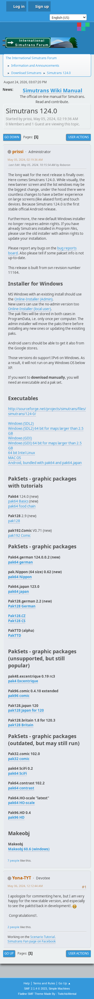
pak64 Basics (18, 501)
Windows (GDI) (20, 438)
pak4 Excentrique (23, 681)
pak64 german (20, 562)
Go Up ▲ (64, 983)
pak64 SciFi (17, 773)
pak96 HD (16, 817)
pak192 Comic (19, 535)
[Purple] (79, 29)
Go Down (11, 137)
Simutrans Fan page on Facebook (32, 941)
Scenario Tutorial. (43, 937)
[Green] (87, 25)
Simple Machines (59, 988)
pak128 (14, 520)
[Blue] (83, 25)
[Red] (79, 25)
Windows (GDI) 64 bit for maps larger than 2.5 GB (45, 445)
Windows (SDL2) (21, 423)
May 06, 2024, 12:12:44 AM (25, 886)
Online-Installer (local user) (29, 308)
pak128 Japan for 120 (26, 710)
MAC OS (14, 457)
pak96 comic (19, 695)
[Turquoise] (83, 29)
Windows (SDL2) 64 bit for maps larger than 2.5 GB (46, 431)
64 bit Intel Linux (21, 452)
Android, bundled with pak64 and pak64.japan (45, 462)
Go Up (9, 953)
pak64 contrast (21, 788)
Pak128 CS (16, 620)
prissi (18, 151)
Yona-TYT (21, 878)
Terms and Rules (44, 983)
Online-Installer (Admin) (33, 299)
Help (27, 983)
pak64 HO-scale (21, 802)
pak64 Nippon (20, 576)
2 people (13, 927)
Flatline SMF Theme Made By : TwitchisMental (47, 993)
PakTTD (14, 635)
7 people (13, 860)
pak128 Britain (20, 725)
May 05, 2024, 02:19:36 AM (25, 159)
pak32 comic (19, 758)
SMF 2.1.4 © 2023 (35, 988)
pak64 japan (18, 591)
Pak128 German (22, 606)
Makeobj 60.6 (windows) (29, 849)
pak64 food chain (22, 506)
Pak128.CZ (17, 615)
